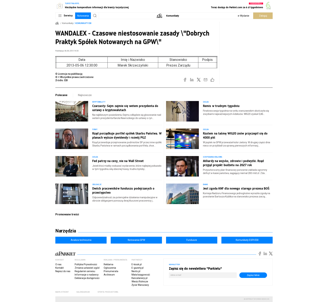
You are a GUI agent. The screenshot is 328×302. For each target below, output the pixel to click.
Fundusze (191, 240)
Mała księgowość (141, 274)
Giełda (206, 102)
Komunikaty (172, 15)
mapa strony (62, 292)
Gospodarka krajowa (212, 157)
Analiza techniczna (81, 240)
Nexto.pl (136, 271)
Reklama (108, 264)
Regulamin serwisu (85, 271)
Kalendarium (83, 292)
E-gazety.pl (138, 267)
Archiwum (109, 274)
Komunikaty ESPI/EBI (247, 240)
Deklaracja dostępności (87, 278)
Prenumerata (111, 271)
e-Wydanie (243, 15)
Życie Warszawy (140, 285)
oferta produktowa (108, 292)
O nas (58, 264)
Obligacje (96, 184)
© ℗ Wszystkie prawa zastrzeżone (74, 77)
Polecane (61, 95)
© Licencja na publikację (69, 73)
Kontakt (59, 267)
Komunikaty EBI (83, 23)
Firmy (94, 129)
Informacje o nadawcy (87, 274)
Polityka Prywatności (86, 264)
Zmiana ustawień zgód (87, 267)
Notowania (83, 16)
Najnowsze (85, 95)
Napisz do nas (62, 271)
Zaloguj (263, 15)
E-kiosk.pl (137, 264)
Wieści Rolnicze (140, 281)
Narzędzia (65, 231)
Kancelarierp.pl (139, 278)
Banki (205, 184)
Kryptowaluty (98, 102)
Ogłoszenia (110, 267)
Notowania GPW (136, 240)
